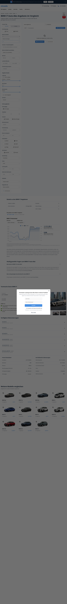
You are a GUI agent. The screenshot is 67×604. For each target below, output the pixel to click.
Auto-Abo (6, 13)
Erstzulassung (5, 127)
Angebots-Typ (19, 220)
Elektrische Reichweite (6, 172)
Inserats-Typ (4, 24)
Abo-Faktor (4, 83)
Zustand (3, 116)
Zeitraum (8, 220)
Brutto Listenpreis (5, 133)
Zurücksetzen (7, 190)
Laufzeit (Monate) (5, 61)
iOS (45, 1)
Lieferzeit (4, 75)
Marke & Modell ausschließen (8, 50)
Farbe (3, 161)
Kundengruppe (5, 29)
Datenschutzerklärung (37, 308)
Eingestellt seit (5, 184)
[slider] (2, 80)
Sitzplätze (4, 112)
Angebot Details (5, 73)
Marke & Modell (5, 34)
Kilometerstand (5, 122)
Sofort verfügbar (7, 77)
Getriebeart (4, 150)
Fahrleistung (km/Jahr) (6, 66)
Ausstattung (4, 155)
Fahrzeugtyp (4, 106)
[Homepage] (4, 6)
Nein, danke (33, 312)
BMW (14, 13)
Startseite (2, 13)
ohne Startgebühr (8, 94)
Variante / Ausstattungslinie (7, 44)
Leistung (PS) (4, 166)
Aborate (3, 55)
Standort (4, 97)
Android (50, 1)
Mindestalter (4, 89)
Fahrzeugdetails (5, 104)
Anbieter (4, 178)
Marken (11, 13)
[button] (46, 6)
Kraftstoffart (4, 138)
